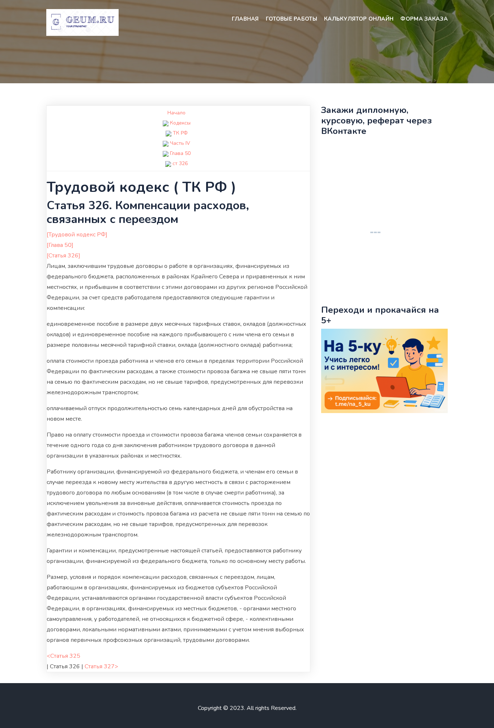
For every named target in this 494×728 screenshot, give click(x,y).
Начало (176, 112)
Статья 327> (101, 666)
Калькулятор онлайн (358, 18)
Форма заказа (424, 18)
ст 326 (180, 163)
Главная (245, 18)
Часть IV (180, 143)
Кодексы (180, 122)
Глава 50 (180, 153)
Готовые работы (291, 18)
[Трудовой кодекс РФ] (77, 235)
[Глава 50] (60, 245)
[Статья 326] (63, 256)
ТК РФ (180, 133)
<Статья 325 (63, 656)
